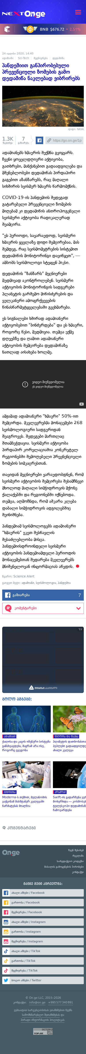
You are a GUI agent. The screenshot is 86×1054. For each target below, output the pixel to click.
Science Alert (23, 576)
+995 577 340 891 (60, 1002)
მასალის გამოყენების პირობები (64, 866)
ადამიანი (7, 58)
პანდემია (64, 583)
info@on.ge (37, 1002)
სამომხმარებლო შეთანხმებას (41, 1014)
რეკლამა (78, 855)
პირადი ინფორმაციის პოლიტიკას (42, 1020)
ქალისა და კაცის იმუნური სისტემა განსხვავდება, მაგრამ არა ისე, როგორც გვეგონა (25, 729)
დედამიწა (58, 58)
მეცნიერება (41, 58)
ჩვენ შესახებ (76, 850)
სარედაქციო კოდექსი (70, 861)
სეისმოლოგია (46, 583)
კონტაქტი (78, 872)
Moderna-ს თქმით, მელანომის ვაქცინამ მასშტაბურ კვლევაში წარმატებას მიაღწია (25, 784)
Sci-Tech (23, 58)
